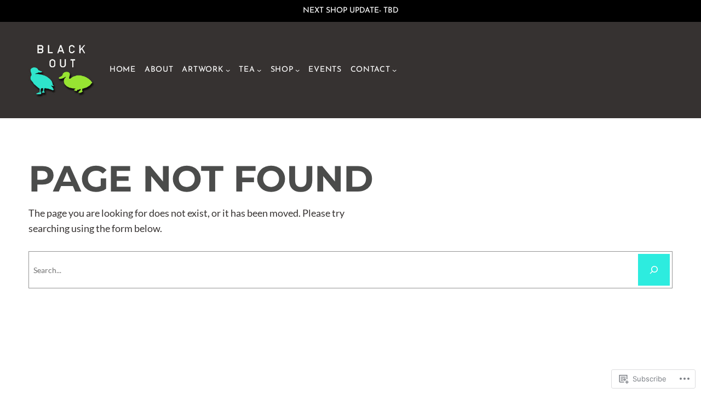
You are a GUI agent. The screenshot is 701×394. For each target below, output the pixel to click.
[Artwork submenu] (228, 70)
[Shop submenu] (297, 70)
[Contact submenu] (394, 70)
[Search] (654, 270)
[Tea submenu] (259, 70)
